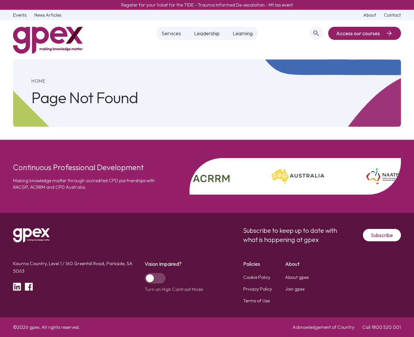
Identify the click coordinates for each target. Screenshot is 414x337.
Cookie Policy (256, 277)
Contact (392, 15)
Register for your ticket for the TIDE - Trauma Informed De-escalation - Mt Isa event (207, 5)
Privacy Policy (257, 289)
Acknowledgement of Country (323, 327)
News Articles (47, 15)
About (369, 15)
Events (20, 15)
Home (38, 81)
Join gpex (295, 289)
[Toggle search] (316, 33)
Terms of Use (256, 301)
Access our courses (358, 33)
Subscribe (382, 235)
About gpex (297, 277)
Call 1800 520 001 (381, 327)
